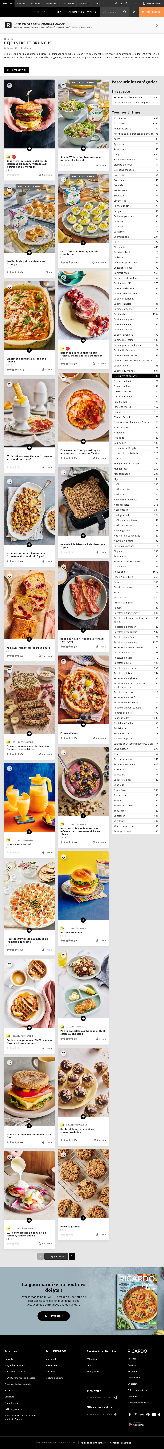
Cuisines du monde (136, 370)
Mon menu (51, 1371)
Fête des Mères (136, 406)
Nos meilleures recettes (136, 535)
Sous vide (136, 784)
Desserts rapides (136, 396)
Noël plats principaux (136, 520)
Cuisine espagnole (136, 319)
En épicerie (69, 3)
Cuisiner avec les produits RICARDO (136, 360)
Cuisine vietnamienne (136, 355)
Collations (136, 257)
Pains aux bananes (136, 545)
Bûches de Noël (136, 205)
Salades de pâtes (136, 738)
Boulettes (136, 195)
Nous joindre (93, 1371)
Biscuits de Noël (136, 164)
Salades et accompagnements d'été (136, 743)
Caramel (136, 226)
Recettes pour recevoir (136, 668)
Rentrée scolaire (136, 712)
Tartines (136, 800)
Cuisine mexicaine (136, 339)
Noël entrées (136, 509)
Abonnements (52, 3)
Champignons (136, 236)
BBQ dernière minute (136, 159)
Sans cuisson (136, 748)
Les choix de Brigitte (136, 448)
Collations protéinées (136, 262)
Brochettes (136, 200)
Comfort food (136, 272)
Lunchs (136, 458)
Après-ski (136, 144)
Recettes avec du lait (136, 631)
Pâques (136, 551)
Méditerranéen (136, 473)
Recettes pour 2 (136, 662)
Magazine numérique (138, 1402)
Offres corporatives (137, 1390)
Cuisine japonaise (136, 334)
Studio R (9, 1390)
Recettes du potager (136, 652)
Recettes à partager (136, 626)
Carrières (98, 3)
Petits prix (136, 571)
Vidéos (91, 12)
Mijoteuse (136, 478)
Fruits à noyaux (136, 427)
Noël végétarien (136, 530)
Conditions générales (120, 1442)
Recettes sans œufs (136, 697)
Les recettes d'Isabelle (136, 453)
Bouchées (136, 185)
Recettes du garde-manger (136, 647)
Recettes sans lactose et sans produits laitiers (136, 685)
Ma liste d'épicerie (54, 1377)
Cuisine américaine (136, 288)
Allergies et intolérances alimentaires (136, 133)
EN (136, 3)
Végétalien (136, 815)
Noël (136, 484)
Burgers (136, 211)
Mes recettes (52, 1365)
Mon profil (51, 1359)
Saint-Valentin (136, 733)
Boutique (21, 3)
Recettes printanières (136, 673)
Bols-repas (136, 174)
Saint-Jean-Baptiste (136, 723)
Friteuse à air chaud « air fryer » (136, 422)
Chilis (136, 241)
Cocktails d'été (136, 252)
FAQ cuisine (92, 1359)
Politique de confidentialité (94, 1442)
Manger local (136, 468)
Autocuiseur (136, 149)
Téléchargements (13, 1409)
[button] (125, 12)
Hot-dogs (136, 437)
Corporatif (84, 3)
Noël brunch (136, 494)
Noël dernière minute (136, 499)
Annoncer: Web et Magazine (18, 1384)
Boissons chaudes (136, 169)
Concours (9, 1396)
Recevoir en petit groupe (136, 707)
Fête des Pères (136, 411)
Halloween (136, 432)
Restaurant (36, 3)
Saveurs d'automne (136, 764)
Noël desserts (136, 504)
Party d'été (136, 556)
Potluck (136, 592)
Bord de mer (136, 180)
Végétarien (136, 820)
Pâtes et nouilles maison (136, 561)
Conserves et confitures (136, 278)
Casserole (136, 231)
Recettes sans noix (136, 692)
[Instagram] (142, 1414)
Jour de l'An (136, 442)
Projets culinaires (136, 602)
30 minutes (136, 118)
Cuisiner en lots (136, 365)
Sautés (136, 753)
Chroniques (76, 12)
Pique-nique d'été (136, 576)
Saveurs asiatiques (136, 759)
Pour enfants (136, 597)
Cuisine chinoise (136, 303)
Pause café (136, 566)
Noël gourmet (136, 515)
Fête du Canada (136, 417)
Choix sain (136, 247)
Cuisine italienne (136, 329)
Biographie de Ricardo (15, 1365)
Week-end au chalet (136, 826)
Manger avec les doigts (136, 463)
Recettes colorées (136, 637)
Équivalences (11, 1402)
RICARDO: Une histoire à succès (20, 1377)
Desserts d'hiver (136, 386)
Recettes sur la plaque (136, 702)
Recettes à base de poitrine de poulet (136, 620)
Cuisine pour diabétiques (136, 345)
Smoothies (136, 769)
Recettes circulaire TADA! (136, 97)
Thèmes (57, 12)
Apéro (136, 138)
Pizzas (136, 582)
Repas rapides (136, 717)
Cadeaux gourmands (136, 216)
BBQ (136, 154)
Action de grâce (136, 128)
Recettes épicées (136, 657)
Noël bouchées (136, 489)
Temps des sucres (136, 805)
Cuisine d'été (136, 314)
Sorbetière (136, 774)
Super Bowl (136, 790)
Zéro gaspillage (136, 831)
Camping (136, 221)
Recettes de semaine (136, 642)
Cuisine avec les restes (136, 293)
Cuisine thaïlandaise (136, 350)
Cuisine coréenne (136, 308)
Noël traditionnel (136, 525)
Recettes (7, 3)
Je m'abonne (56, 1316)
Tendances (136, 810)
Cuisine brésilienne (136, 298)
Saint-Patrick (136, 728)
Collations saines (136, 267)
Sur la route (136, 795)
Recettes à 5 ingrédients (136, 612)
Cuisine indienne (136, 324)
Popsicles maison (136, 587)
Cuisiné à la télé (136, 283)
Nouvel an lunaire (136, 540)
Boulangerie (136, 190)
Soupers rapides (136, 779)
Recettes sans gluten (136, 678)
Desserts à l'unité (136, 381)
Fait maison (136, 401)
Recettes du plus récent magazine (136, 102)
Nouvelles (10, 1359)
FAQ (89, 1365)
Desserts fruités (136, 391)
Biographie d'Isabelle (15, 1371)
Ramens (136, 607)
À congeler (136, 123)
